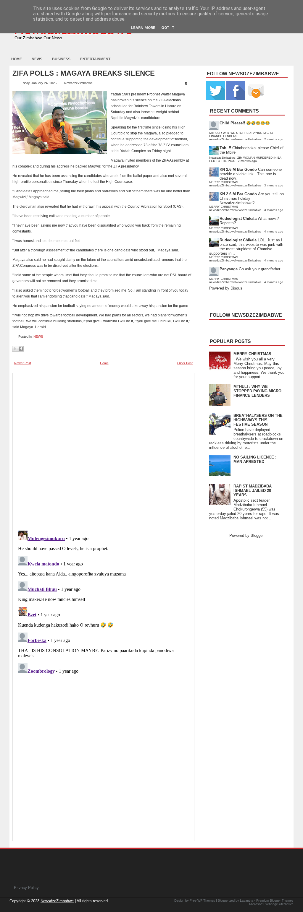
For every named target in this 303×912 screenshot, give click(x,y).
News (37, 59)
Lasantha (246, 900)
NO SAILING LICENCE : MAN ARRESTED (254, 459)
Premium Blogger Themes (275, 900)
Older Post (185, 363)
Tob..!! (225, 148)
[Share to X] (15, 349)
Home (16, 59)
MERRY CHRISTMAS (252, 354)
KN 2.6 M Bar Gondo (238, 169)
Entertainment (95, 59)
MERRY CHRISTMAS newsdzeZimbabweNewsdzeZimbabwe (235, 184)
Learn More (143, 27)
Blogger (257, 535)
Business (61, 59)
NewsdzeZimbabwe (57, 901)
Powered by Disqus (225, 288)
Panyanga (229, 269)
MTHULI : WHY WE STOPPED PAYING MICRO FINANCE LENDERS (257, 391)
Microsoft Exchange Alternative (271, 904)
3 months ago (273, 185)
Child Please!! (232, 123)
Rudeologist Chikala (238, 218)
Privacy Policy (26, 887)
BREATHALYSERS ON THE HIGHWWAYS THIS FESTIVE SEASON (258, 420)
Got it (168, 27)
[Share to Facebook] (21, 349)
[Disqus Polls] (103, 450)
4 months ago (273, 231)
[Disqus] (103, 602)
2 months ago (273, 139)
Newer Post (22, 363)
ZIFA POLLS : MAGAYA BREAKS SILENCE (83, 73)
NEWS (38, 336)
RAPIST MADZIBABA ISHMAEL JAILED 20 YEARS (252, 490)
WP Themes (206, 900)
